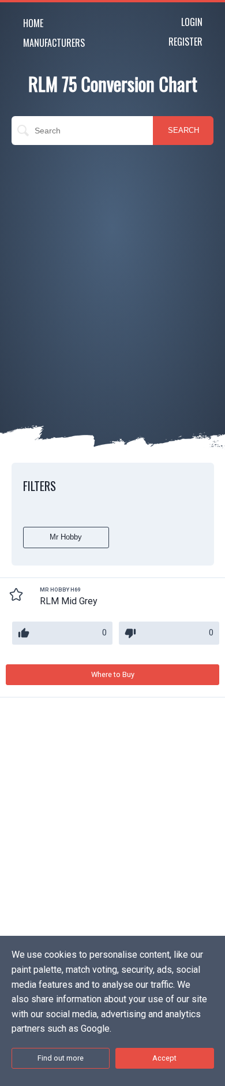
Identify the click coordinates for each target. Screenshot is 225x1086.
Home (33, 23)
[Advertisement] (112, 269)
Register (185, 42)
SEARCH (183, 130)
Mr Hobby (66, 537)
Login (191, 22)
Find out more (61, 1058)
